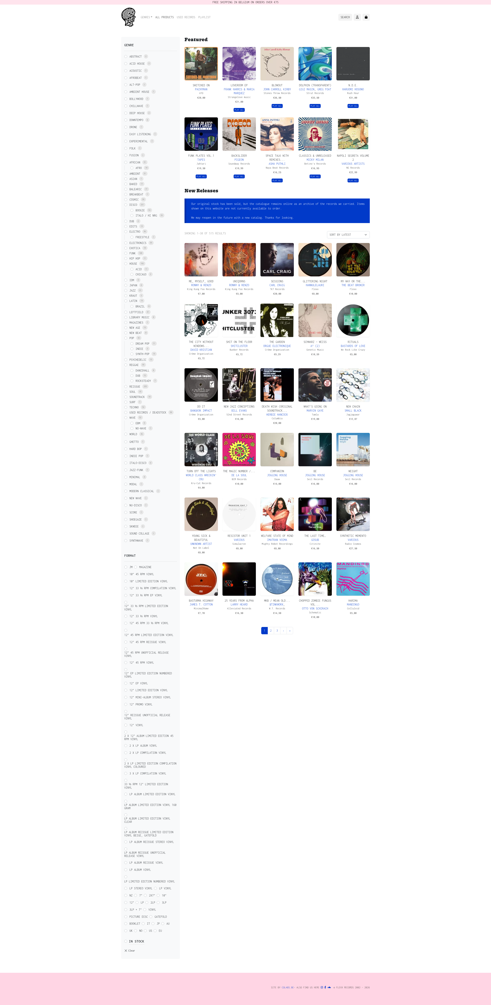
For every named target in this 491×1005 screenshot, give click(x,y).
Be (315, 471)
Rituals (353, 342)
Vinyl (152, 909)
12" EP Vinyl (138, 683)
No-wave (141, 428)
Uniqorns (239, 281)
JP (158, 923)
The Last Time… (315, 535)
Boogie (140, 210)
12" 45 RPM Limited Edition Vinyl (148, 635)
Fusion (134, 155)
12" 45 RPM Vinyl (141, 662)
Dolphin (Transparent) (315, 85)
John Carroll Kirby (277, 89)
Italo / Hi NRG (146, 215)
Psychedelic (137, 359)
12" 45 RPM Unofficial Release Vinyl (146, 654)
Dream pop (142, 343)
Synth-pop (142, 354)
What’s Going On (315, 406)
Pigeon (239, 159)
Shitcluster (239, 346)
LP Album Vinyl (140, 869)
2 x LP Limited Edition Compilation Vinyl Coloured (150, 765)
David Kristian (201, 349)
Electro (134, 231)
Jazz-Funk (136, 470)
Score (133, 512)
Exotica (134, 248)
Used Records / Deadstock (147, 412)
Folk (132, 148)
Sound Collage (139, 533)
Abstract (135, 56)
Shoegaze (135, 519)
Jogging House (277, 475)
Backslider (239, 155)
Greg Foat (324, 89)
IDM (131, 280)
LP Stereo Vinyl (140, 888)
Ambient (134, 173)
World (133, 434)
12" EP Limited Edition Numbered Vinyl (148, 675)
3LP (164, 902)
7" (140, 895)
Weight (353, 471)
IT (148, 923)
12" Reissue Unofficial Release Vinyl (147, 716)
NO (140, 930)
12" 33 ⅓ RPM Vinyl (143, 616)
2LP (153, 902)
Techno (134, 407)
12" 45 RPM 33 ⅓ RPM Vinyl (149, 623)
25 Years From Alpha (239, 600)
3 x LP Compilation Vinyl (147, 773)
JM (131, 567)
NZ (131, 895)
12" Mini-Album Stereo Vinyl (150, 697)
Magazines (136, 322)
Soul (132, 391)
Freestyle (142, 237)
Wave (132, 417)
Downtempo (136, 120)
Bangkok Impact (201, 410)
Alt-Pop (134, 84)
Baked (133, 184)
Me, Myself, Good (201, 281)
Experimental (138, 141)
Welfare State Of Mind (277, 535)
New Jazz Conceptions (239, 406)
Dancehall (142, 370)
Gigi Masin (306, 89)
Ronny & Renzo (201, 285)
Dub (131, 221)
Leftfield (136, 312)
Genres (145, 17)
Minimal (134, 477)
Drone (133, 127)
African (134, 162)
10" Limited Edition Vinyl (148, 581)
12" (131, 902)
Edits (133, 226)
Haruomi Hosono (353, 89)
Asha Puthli (277, 163)
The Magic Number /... (239, 471)
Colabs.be (288, 987)
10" (164, 895)
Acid (139, 269)
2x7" (152, 895)
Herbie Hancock (277, 414)
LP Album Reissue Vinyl (146, 862)
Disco (133, 204)
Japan (133, 285)
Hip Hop (134, 258)
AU (168, 923)
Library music (139, 317)
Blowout (277, 85)
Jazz (132, 290)
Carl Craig (277, 285)
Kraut (133, 295)
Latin (133, 300)
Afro (139, 168)
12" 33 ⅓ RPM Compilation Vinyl (152, 588)
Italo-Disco (137, 463)
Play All (239, 110)
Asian (133, 178)
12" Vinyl (136, 725)
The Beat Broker (353, 285)
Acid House (137, 63)
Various (239, 539)
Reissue (134, 386)
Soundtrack (137, 397)
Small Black (353, 410)
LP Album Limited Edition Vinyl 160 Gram (150, 806)
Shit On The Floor (239, 342)
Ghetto (134, 441)
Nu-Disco (135, 505)
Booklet (134, 923)
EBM (138, 423)
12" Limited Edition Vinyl (148, 690)
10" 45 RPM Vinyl (141, 574)
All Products (164, 17)
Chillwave (136, 106)
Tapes (201, 159)
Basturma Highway (201, 600)
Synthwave (136, 540)
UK (131, 930)
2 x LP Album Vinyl (143, 745)
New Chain (353, 406)
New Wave (135, 498)
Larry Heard (239, 604)
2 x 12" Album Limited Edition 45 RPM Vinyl (148, 737)
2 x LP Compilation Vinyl (147, 752)
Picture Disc (138, 916)
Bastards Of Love (353, 346)
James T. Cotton (201, 604)
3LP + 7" (135, 909)
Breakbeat (136, 194)
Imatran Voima (277, 539)
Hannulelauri (315, 285)
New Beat (135, 332)
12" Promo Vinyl (140, 704)
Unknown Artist (201, 543)
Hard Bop (135, 449)
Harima (353, 600)
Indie (139, 348)
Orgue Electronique (277, 346)
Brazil (140, 306)
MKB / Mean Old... (277, 600)
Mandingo (353, 604)
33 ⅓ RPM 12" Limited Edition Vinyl (146, 786)
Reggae (134, 365)
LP (142, 902)
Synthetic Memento (353, 535)
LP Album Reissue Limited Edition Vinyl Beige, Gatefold (148, 833)
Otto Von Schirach (315, 608)
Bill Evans (239, 410)
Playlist (204, 17)
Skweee (134, 526)
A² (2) (315, 346)
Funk (132, 253)
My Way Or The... (353, 281)
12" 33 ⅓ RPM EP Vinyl (145, 595)
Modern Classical (141, 491)
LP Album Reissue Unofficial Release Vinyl (145, 854)
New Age (134, 327)
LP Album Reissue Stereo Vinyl (151, 842)
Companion (277, 471)
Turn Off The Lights (201, 471)
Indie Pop (136, 456)
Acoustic (135, 70)
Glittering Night (315, 281)
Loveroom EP (239, 85)
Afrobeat (135, 77)
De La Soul (239, 475)
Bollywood (136, 98)
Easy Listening (140, 134)
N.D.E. (353, 85)
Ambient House (139, 91)
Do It (201, 406)
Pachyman (201, 89)
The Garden (277, 342)
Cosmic (134, 199)
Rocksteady (143, 380)
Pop (131, 338)
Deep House (137, 113)
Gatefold (161, 916)
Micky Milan (315, 159)
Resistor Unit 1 (239, 535)
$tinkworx (276, 604)
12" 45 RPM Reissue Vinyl (147, 642)
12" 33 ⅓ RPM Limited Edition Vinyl (146, 607)
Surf (132, 402)
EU (160, 930)
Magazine (145, 567)
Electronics (137, 243)
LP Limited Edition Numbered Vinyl (149, 881)
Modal (133, 484)
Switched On (201, 85)
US (150, 930)
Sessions (277, 281)
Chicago (141, 274)
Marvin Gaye (315, 410)
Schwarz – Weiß (315, 342)
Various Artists (353, 163)
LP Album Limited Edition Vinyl (152, 794)
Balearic (135, 189)
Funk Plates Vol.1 (201, 155)
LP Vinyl (165, 888)
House (133, 263)
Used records (186, 17)
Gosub (315, 539)
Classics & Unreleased (315, 155)
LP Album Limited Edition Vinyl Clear (147, 820)
